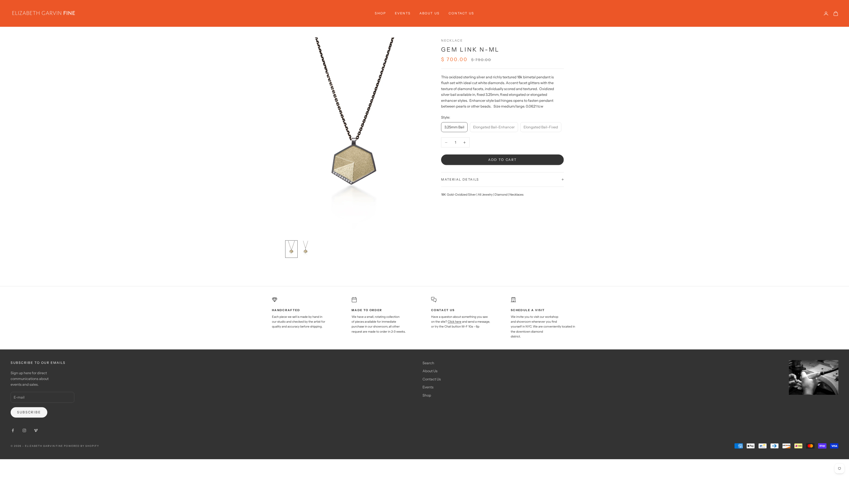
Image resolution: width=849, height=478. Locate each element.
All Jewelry (485, 195)
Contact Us (461, 13)
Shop (427, 395)
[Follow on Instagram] (24, 430)
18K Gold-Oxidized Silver (458, 195)
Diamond (501, 195)
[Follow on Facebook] (13, 430)
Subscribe (29, 412)
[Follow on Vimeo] (36, 430)
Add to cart (502, 160)
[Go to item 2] (305, 249)
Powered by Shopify (81, 445)
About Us (429, 13)
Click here (454, 321)
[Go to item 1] (291, 249)
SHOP (380, 13)
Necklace (452, 40)
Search (428, 363)
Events (403, 13)
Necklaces (516, 195)
